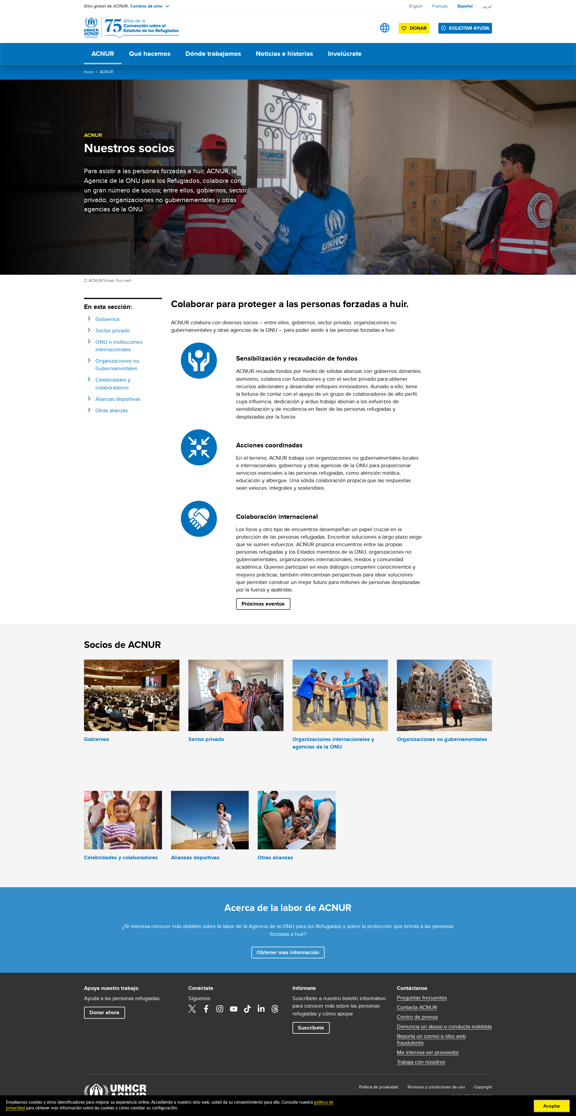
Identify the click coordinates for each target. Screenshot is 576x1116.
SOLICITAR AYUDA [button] (469, 28)
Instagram (220, 1009)
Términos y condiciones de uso (436, 1087)
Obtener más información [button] (288, 952)
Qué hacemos (149, 54)
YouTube (234, 1009)
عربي (487, 6)
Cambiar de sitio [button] (146, 6)
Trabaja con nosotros (421, 1062)
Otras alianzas (111, 410)
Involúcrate (345, 54)
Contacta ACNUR (417, 1007)
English (416, 6)
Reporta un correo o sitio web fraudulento (431, 1039)
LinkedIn (261, 1009)
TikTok (247, 1009)
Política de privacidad (378, 1087)
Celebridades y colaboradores (112, 383)
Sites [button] (385, 28)
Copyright (483, 1087)
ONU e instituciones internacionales (118, 345)
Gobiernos (107, 319)
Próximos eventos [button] (263, 604)
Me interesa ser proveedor (428, 1052)
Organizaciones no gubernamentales (442, 739)
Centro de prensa (417, 1017)
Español (465, 6)
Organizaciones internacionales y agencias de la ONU (333, 743)
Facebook (206, 1009)
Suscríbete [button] (311, 1028)
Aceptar (551, 1106)
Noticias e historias (284, 54)
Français (440, 6)
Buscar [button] (366, 28)
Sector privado (112, 330)
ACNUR (103, 54)
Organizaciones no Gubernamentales (117, 364)
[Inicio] (126, 28)
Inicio (89, 72)
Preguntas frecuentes (422, 997)
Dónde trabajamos (213, 54)
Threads (275, 1009)
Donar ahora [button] (104, 1012)
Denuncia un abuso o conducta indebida (444, 1026)
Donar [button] (418, 28)
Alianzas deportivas (117, 399)
